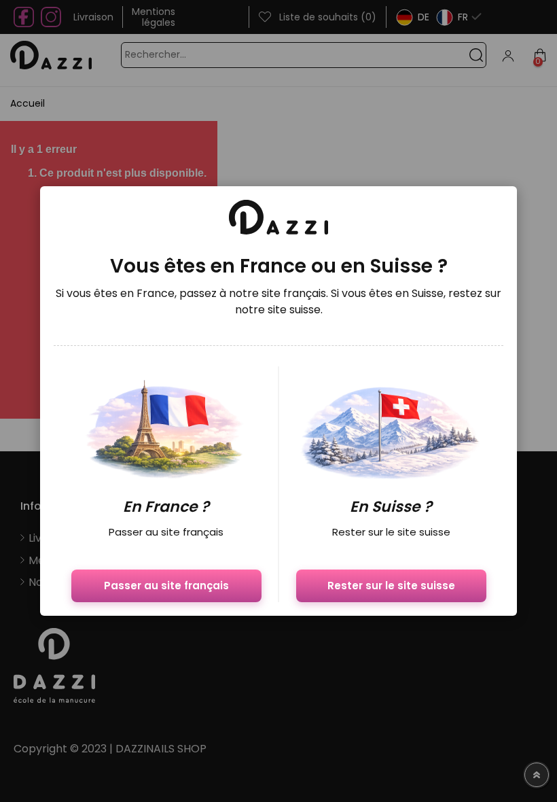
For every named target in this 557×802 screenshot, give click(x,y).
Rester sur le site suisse (391, 585)
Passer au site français (166, 585)
